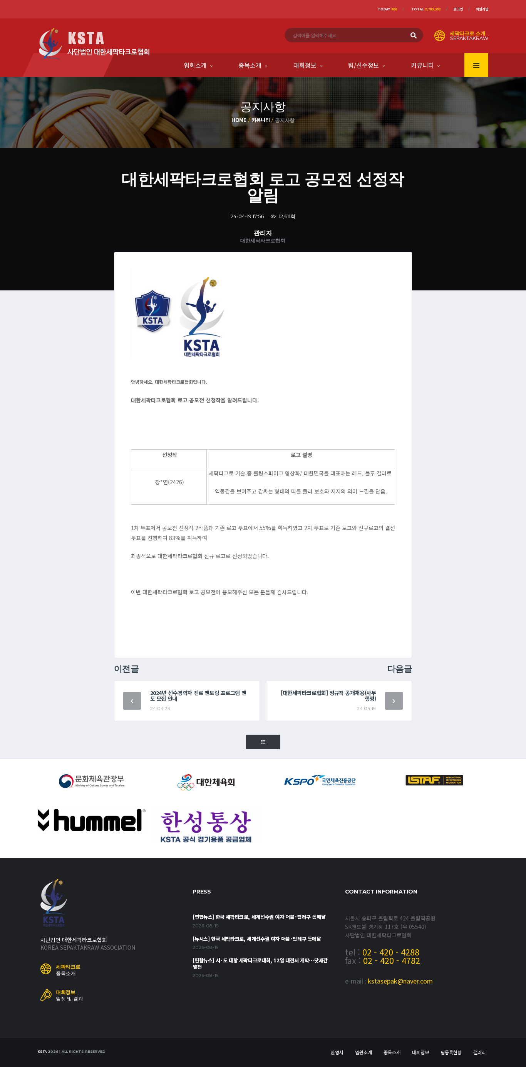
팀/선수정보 (363, 65)
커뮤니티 (422, 65)
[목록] (263, 742)
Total (426, 9)
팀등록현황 (451, 1052)
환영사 (337, 1052)
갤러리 (479, 1052)
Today (387, 9)
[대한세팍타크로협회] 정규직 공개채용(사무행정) (328, 695)
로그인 (458, 9)
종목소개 (249, 65)
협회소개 (195, 65)
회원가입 (482, 9)
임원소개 (363, 1052)
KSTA (42, 1051)
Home (238, 119)
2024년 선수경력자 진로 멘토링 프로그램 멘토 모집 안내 (198, 695)
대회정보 (305, 65)
